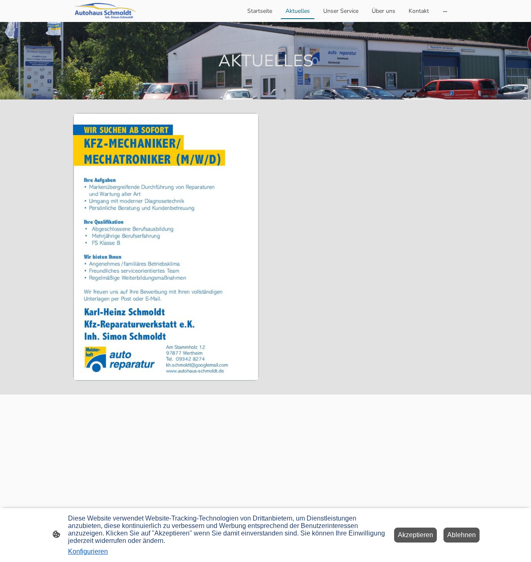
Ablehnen (461, 534)
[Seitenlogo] (105, 11)
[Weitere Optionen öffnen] (445, 10)
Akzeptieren (415, 534)
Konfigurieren (88, 551)
